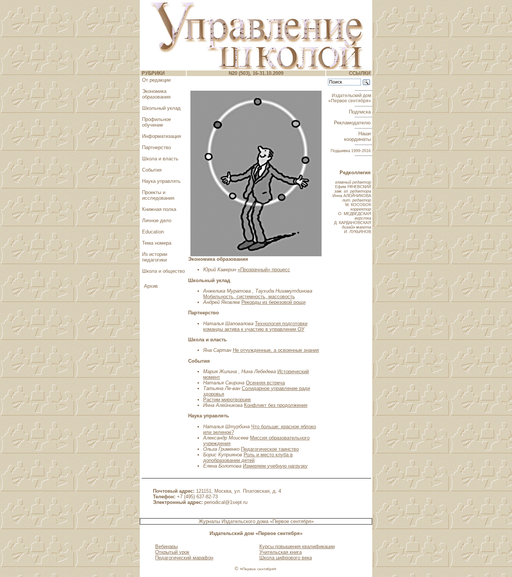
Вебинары (166, 546)
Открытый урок (172, 552)
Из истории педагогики (154, 257)
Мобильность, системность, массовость (249, 296)
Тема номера (156, 243)
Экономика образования (156, 94)
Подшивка (351, 150)
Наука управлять (161, 181)
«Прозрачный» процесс (264, 269)
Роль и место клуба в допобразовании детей (248, 457)
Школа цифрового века (285, 558)
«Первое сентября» (292, 521)
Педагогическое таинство (270, 449)
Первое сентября (258, 569)
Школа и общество (163, 271)
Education (153, 232)
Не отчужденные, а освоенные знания (276, 350)
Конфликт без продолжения (275, 405)
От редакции (156, 80)
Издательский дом (350, 98)
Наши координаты (358, 136)
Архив (151, 286)
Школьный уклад (161, 108)
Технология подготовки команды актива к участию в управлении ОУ (255, 326)
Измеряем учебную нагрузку (275, 466)
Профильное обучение (156, 122)
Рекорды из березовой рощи (273, 302)
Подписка (360, 112)
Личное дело (156, 220)
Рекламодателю (353, 123)
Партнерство (156, 147)
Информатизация (161, 136)
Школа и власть (160, 158)
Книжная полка (159, 209)
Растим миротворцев (227, 399)
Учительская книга (280, 552)
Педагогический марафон (184, 558)
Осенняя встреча (265, 383)
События (152, 170)
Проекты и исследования (158, 195)
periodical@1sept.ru (225, 502)
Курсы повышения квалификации (297, 546)
